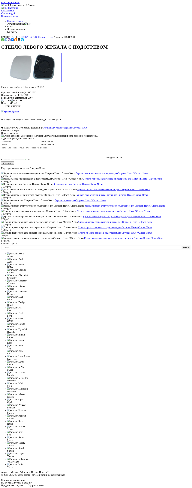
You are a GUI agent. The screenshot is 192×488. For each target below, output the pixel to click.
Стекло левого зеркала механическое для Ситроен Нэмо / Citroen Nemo (113, 211)
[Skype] (22, 39)
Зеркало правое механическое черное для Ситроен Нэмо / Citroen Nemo (113, 189)
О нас (10, 26)
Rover (10, 424)
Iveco (9, 342)
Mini (9, 386)
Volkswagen (13, 461)
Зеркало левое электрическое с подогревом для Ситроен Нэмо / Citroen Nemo (122, 178)
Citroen (10, 288)
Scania (10, 429)
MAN (10, 370)
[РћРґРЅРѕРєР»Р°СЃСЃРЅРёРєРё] (15, 39)
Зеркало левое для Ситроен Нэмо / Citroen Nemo (78, 184)
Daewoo (11, 294)
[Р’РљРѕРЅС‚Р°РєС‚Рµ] (12, 39)
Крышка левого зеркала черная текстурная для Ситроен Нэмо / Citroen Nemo (122, 216)
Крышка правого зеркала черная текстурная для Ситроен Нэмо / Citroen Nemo (124, 238)
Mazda (10, 375)
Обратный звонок (10, 2)
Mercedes (11, 380)
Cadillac (11, 272)
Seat (9, 434)
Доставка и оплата (16, 29)
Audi (9, 261)
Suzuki (10, 451)
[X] (19, 39)
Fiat (9, 310)
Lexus (10, 364)
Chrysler (11, 283)
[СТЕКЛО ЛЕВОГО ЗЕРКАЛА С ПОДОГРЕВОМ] (31, 81)
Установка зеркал (16, 24)
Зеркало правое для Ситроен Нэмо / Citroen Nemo (80, 200)
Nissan (10, 397)
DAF (9, 299)
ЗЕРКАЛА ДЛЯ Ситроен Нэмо (37, 37)
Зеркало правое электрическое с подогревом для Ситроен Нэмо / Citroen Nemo (125, 205)
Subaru (10, 445)
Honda (10, 326)
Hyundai (11, 332)
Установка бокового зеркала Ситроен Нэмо (65, 127)
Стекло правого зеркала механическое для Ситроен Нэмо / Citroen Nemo (115, 222)
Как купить (10, 127)
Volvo (10, 467)
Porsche (11, 413)
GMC (10, 321)
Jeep (9, 348)
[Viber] (9, 39)
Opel (9, 402)
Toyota (10, 456)
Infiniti (10, 337)
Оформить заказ (36, 485)
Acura (10, 256)
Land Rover (13, 359)
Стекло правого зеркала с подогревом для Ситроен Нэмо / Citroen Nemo (115, 227)
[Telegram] (5, 39)
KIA (9, 353)
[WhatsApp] (2, 39)
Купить (15, 111)
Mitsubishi (12, 391)
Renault (11, 418)
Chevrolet (11, 278)
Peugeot (11, 407)
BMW (10, 267)
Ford (9, 315)
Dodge (10, 305)
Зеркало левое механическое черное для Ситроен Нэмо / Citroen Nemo (112, 173)
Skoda (10, 440)
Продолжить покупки (12, 485)
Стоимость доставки (29, 127)
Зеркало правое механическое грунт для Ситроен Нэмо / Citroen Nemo (112, 195)
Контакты (12, 32)
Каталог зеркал (15, 21)
